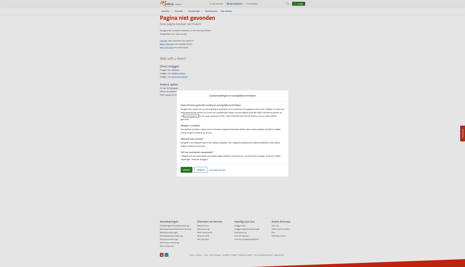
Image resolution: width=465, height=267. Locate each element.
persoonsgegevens (191, 115)
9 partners (261, 115)
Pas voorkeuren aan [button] (217, 169)
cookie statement (212, 115)
